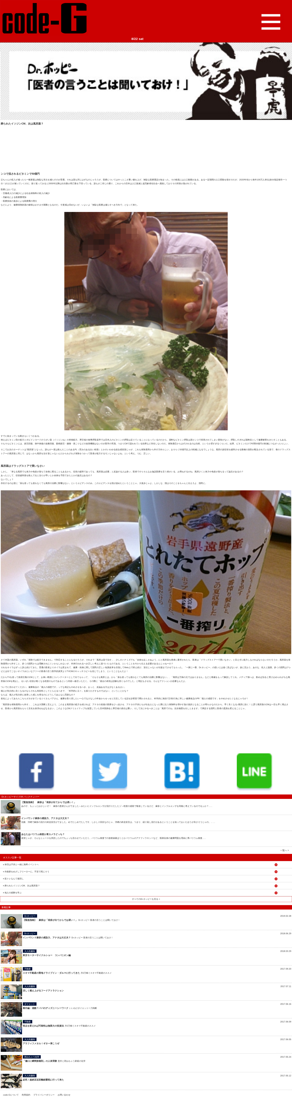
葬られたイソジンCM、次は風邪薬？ (21, 885)
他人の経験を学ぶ (12, 892)
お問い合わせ (64, 1095)
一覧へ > (284, 850)
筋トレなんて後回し (13, 878)
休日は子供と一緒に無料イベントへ (21, 864)
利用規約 (26, 1095)
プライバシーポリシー (44, 1095)
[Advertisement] (23, 147)
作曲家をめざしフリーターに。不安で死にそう (26, 871)
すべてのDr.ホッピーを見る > (146, 899)
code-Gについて (11, 1095)
